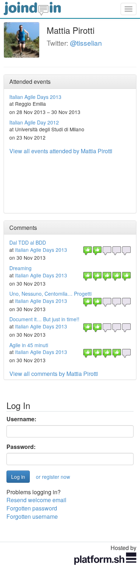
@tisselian (86, 42)
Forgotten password (31, 508)
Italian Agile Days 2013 (35, 96)
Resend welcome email (36, 500)
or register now (53, 476)
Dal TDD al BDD (27, 242)
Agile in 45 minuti (28, 345)
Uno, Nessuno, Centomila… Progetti (50, 293)
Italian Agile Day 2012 (34, 122)
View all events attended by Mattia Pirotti (60, 151)
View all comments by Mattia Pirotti (53, 373)
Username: (21, 419)
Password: (21, 447)
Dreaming (20, 268)
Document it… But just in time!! (44, 319)
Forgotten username (32, 516)
